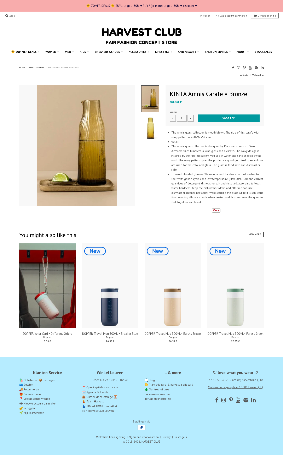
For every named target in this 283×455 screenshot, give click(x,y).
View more (255, 234)
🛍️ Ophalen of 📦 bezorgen (37, 380)
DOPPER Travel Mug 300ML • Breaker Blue (110, 334)
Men (68, 52)
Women (50, 52)
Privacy (166, 437)
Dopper (47, 337)
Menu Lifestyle (36, 67)
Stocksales (263, 52)
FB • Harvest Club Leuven (98, 411)
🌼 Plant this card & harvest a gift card (169, 384)
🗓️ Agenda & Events (95, 392)
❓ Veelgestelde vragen (34, 399)
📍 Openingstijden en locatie (100, 387)
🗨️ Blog (150, 380)
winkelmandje (267, 15)
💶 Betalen (26, 384)
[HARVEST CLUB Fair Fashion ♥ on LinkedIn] (262, 68)
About (241, 52)
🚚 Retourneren (29, 389)
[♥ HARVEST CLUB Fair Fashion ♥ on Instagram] (238, 68)
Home (22, 67)
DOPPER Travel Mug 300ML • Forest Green (236, 334)
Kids (83, 52)
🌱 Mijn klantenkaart (31, 413)
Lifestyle (162, 52)
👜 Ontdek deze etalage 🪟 (99, 397)
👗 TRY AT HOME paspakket (99, 406)
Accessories (137, 52)
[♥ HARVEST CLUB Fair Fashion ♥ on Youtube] (250, 68)
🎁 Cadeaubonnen (30, 394)
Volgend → (258, 75)
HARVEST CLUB (151, 441)
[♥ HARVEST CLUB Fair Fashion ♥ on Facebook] (233, 68)
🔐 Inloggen (27, 408)
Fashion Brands (216, 52)
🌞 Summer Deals (24, 52)
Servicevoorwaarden (158, 394)
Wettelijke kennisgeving (110, 437)
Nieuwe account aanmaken (231, 15)
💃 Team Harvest (93, 401)
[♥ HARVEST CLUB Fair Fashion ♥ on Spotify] (256, 68)
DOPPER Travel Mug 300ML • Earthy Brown (173, 334)
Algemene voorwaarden (143, 437)
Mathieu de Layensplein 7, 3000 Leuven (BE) (235, 387)
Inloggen (205, 15)
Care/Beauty (187, 52)
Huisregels (180, 437)
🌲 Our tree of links (157, 389)
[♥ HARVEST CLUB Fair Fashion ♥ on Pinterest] (244, 68)
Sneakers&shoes (107, 52)
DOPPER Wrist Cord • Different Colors (47, 334)
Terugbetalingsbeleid (158, 399)
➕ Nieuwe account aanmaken (37, 403)
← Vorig (244, 75)
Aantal (173, 112)
